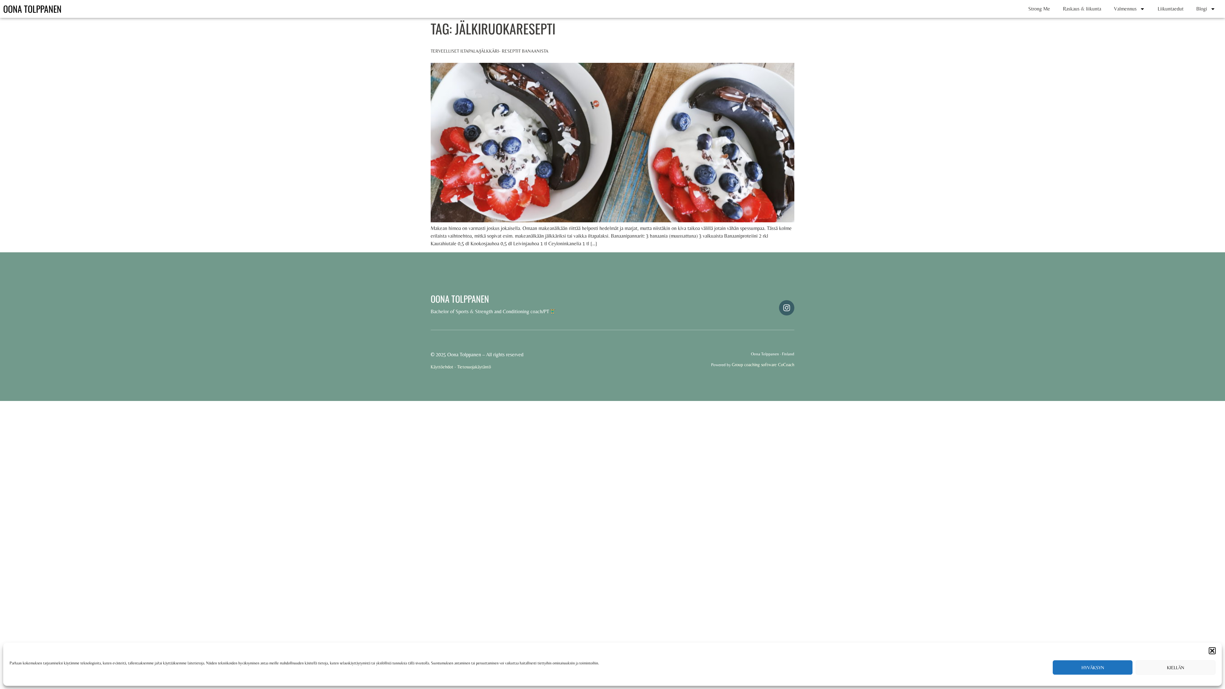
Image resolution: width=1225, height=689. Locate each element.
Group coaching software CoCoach (763, 364)
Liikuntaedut (1171, 9)
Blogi (1201, 9)
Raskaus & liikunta (1082, 9)
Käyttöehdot (442, 366)
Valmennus (1125, 9)
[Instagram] (786, 307)
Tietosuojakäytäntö (474, 366)
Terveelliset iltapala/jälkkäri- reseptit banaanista (489, 51)
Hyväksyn (1092, 667)
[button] (1212, 651)
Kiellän (1175, 667)
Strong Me (1039, 9)
